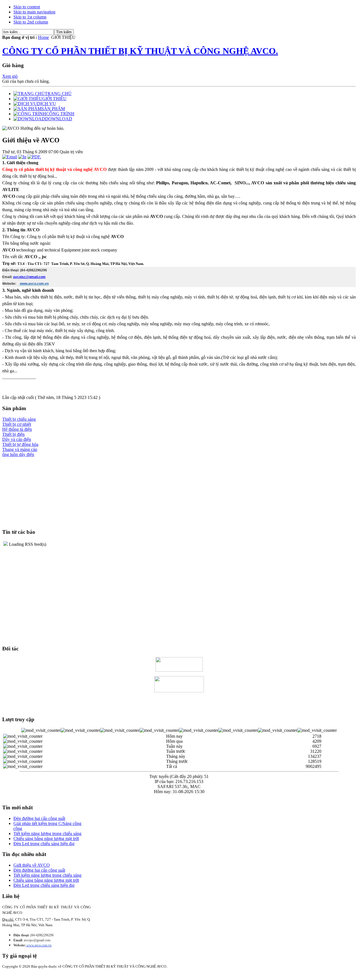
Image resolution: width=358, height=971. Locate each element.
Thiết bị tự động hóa (20, 444)
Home (43, 37)
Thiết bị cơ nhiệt (16, 424)
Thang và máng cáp (19, 449)
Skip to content (26, 6)
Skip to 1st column (29, 17)
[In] (22, 156)
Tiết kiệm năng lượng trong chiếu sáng (47, 833)
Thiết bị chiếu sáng (19, 419)
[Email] (9, 156)
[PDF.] (34, 156)
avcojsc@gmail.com (29, 277)
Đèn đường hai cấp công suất (39, 818)
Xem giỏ (10, 76)
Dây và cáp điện (16, 439)
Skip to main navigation (34, 12)
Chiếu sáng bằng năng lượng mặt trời (46, 838)
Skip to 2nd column (30, 22)
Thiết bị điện (13, 434)
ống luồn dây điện (18, 454)
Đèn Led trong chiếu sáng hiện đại (43, 843)
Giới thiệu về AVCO (31, 865)
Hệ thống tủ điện (17, 429)
